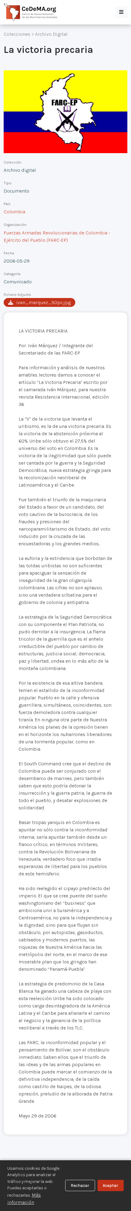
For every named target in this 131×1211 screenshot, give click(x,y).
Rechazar (80, 1185)
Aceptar (110, 1185)
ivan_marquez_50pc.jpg (43, 302)
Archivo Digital (51, 34)
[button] (121, 12)
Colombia (14, 212)
